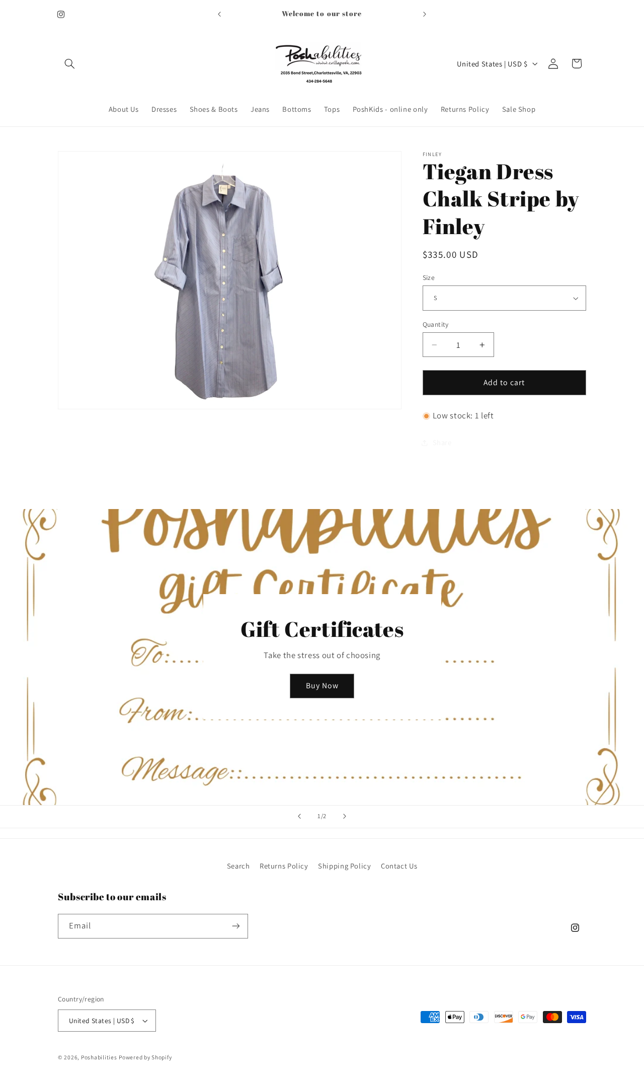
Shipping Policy (344, 866)
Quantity (436, 324)
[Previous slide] (299, 817)
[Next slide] (345, 817)
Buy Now (321, 685)
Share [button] (442, 443)
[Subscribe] (236, 926)
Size (429, 277)
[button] (69, 63)
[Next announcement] (425, 14)
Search (238, 866)
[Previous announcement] (219, 14)
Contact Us (399, 866)
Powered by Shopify (145, 1057)
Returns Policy (284, 866)
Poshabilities (99, 1057)
